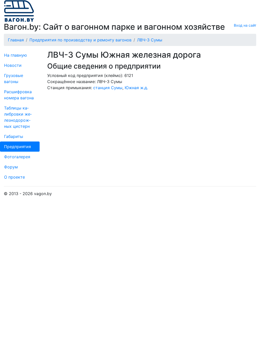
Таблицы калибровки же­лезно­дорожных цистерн (18, 117)
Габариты (13, 136)
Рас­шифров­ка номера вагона (19, 94)
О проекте (14, 177)
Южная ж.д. (136, 87)
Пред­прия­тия (17, 146)
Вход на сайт (245, 25)
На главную (15, 55)
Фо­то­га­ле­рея (17, 156)
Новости (13, 65)
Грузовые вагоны (13, 78)
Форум (11, 166)
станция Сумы (107, 87)
